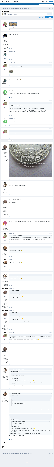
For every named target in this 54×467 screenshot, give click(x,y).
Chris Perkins (5, 32)
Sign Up (51, 1)
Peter (5, 245)
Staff (5, 6)
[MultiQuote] (9, 29)
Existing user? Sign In (45, 1)
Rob (5, 13)
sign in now (19, 443)
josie (5, 89)
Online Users (12, 6)
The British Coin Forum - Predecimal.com (9, 1)
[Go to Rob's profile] (3, 14)
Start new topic (41, 17)
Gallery (16, 4)
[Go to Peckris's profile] (5, 185)
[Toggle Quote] (10, 64)
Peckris (5, 182)
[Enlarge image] (20, 79)
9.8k (5, 189)
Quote (11, 29)
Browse (3, 4)
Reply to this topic (48, 17)
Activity (6, 4)
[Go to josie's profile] (5, 92)
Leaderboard (23, 4)
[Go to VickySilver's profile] (5, 223)
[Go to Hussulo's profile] (5, 54)
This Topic (49, 4)
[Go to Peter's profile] (5, 248)
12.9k (5, 69)
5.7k (5, 39)
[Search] (52, 4)
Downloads (19, 4)
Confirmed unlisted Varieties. (13, 14)
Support (9, 4)
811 (5, 125)
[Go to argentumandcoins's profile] (5, 147)
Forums (2, 6)
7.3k (5, 266)
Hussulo (5, 51)
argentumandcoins (5, 143)
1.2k (5, 58)
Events (12, 4)
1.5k (5, 205)
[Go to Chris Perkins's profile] (5, 35)
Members (8, 6)
